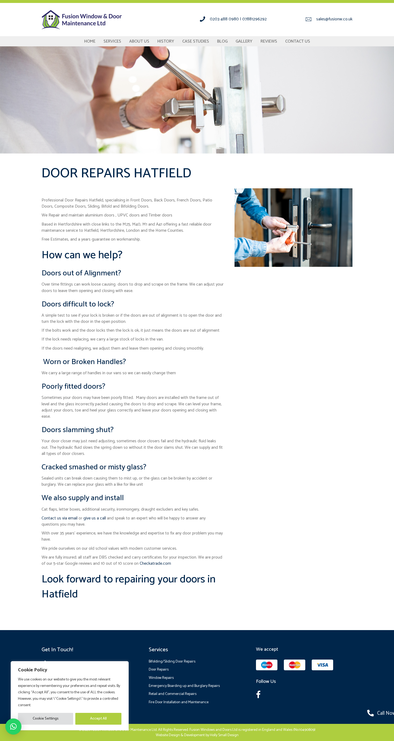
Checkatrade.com (155, 563)
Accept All (98, 719)
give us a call (94, 518)
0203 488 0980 (224, 19)
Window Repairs (161, 678)
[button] (13, 726)
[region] (70, 695)
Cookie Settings (45, 719)
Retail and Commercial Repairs (172, 694)
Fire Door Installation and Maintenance (179, 702)
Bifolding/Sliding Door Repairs (172, 661)
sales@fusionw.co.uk (334, 19)
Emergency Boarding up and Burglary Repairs (184, 686)
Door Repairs (159, 670)
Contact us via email (59, 518)
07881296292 (254, 19)
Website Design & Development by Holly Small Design (197, 735)
